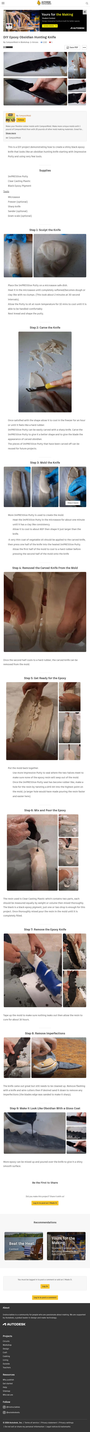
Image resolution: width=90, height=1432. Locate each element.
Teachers (7, 1367)
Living (5, 1360)
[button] (3, 3)
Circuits (6, 1341)
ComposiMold (12, 42)
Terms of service (32, 1422)
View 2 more (73, 503)
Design (6, 1348)
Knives (35, 42)
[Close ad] (85, 12)
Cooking (6, 1356)
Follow (21, 120)
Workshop (25, 42)
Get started (8, 1383)
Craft (5, 1352)
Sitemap (6, 1391)
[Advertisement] (45, 20)
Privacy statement (49, 1422)
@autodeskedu (13, 1412)
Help (5, 1387)
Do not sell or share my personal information (24, 1426)
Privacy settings (66, 1422)
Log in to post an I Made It (45, 1203)
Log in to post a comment (45, 1297)
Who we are (8, 1394)
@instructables (13, 1407)
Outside (6, 1363)
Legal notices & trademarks (58, 1426)
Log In (45, 1286)
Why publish (8, 1379)
